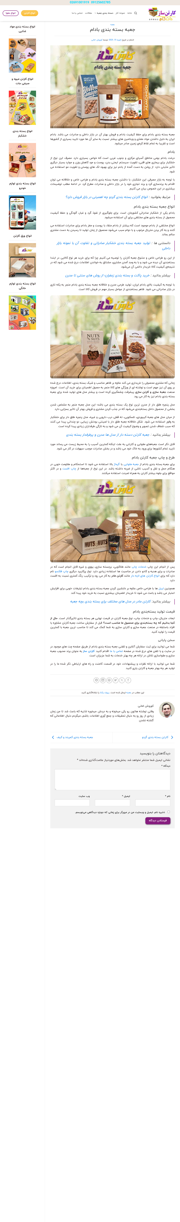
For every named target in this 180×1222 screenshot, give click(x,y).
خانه (129, 13)
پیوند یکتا (104, 692)
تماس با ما (77, 13)
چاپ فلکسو (61, 571)
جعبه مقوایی (131, 464)
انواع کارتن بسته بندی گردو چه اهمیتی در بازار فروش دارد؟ (106, 197)
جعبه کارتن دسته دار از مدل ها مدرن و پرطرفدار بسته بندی (107, 435)
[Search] (135, 13)
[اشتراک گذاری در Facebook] (128, 680)
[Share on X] (122, 680)
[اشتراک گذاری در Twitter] (115, 680)
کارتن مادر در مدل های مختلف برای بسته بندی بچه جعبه (110, 601)
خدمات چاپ (139, 567)
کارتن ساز (88, 651)
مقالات (88, 13)
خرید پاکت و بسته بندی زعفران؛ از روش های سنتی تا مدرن (107, 275)
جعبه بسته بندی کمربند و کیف (74, 737)
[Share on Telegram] (96, 680)
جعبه (112, 24)
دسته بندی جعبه (105, 13)
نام (167, 796)
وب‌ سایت (84, 796)
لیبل (161, 588)
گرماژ (117, 464)
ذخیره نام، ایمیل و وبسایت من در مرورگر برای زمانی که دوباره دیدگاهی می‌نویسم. (120, 812)
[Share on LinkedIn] (103, 680)
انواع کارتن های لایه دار (145, 576)
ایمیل (126, 796)
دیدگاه (165, 766)
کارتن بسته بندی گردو (155, 737)
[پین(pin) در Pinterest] (109, 680)
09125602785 (100, 2)
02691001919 (79, 2)
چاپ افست (69, 469)
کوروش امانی (96, 39)
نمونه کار (120, 13)
